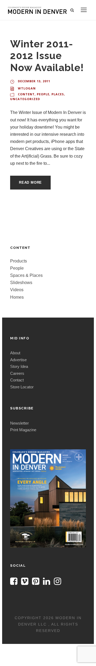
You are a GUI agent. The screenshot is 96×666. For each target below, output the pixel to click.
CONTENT (26, 94)
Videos (16, 289)
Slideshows (21, 282)
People (43, 94)
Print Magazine (23, 429)
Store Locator (22, 387)
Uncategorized (25, 99)
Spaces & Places (26, 275)
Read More (30, 182)
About (15, 353)
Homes (17, 297)
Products (18, 261)
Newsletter (19, 423)
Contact (17, 380)
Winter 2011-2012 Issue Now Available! (47, 55)
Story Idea (19, 366)
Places (57, 94)
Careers (17, 373)
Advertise (18, 359)
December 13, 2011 (34, 81)
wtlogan (27, 88)
